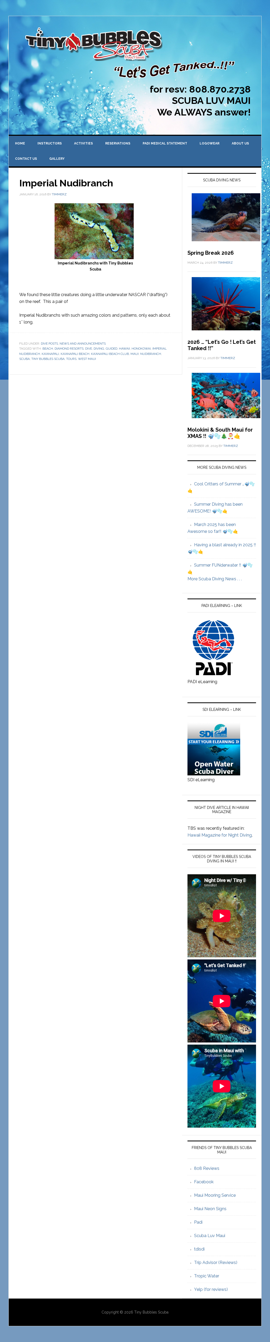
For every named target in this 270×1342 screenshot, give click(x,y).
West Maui (87, 359)
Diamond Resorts (69, 348)
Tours (71, 359)
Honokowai (141, 348)
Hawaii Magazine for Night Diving (219, 835)
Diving (99, 348)
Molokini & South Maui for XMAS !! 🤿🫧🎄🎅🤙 (220, 433)
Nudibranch (150, 354)
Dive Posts (49, 343)
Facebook (204, 1181)
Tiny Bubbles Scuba (48, 359)
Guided (111, 348)
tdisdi (199, 1249)
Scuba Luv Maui (209, 1235)
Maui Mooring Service (215, 1195)
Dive (88, 348)
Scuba (24, 359)
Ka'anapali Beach (75, 354)
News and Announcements (83, 343)
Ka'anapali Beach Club (110, 354)
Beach (47, 348)
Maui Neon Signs (210, 1208)
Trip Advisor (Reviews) (215, 1262)
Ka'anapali (50, 354)
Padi (198, 1222)
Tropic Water (206, 1275)
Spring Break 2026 (210, 253)
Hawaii (124, 348)
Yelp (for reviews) (211, 1289)
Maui (135, 354)
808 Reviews (206, 1168)
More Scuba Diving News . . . (214, 578)
